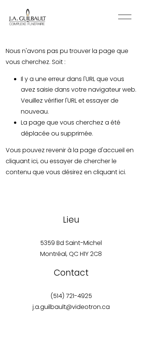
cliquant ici (21, 161)
